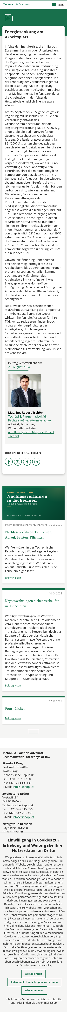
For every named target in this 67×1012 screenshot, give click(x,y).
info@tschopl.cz (23, 787)
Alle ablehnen (33, 973)
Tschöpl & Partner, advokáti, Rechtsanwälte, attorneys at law (29, 418)
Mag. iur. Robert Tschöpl (26, 412)
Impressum (51, 1002)
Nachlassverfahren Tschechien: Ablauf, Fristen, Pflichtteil (28, 535)
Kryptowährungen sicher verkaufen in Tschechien (32, 604)
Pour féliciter (15, 708)
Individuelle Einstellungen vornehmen (34, 982)
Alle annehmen (34, 990)
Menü (61, 5)
